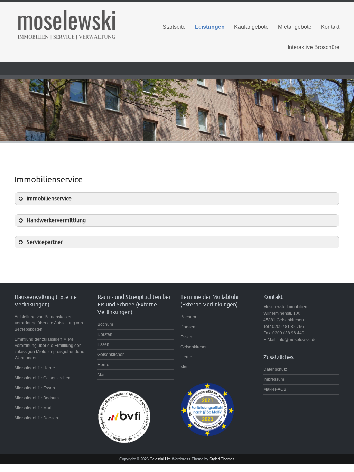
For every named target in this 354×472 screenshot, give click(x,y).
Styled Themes (222, 459)
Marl (101, 374)
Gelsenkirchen (111, 354)
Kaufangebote (251, 27)
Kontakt (330, 27)
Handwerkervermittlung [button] (56, 220)
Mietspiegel (25, 368)
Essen (103, 344)
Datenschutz (275, 369)
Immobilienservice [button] (49, 198)
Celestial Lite (160, 459)
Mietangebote (294, 27)
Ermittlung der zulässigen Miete (44, 339)
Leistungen (210, 27)
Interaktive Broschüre (313, 47)
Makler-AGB (274, 389)
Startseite (174, 27)
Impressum (273, 379)
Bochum (105, 324)
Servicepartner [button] (45, 242)
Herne (103, 364)
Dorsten (104, 334)
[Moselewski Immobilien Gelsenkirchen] (66, 24)
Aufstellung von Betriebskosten (44, 316)
